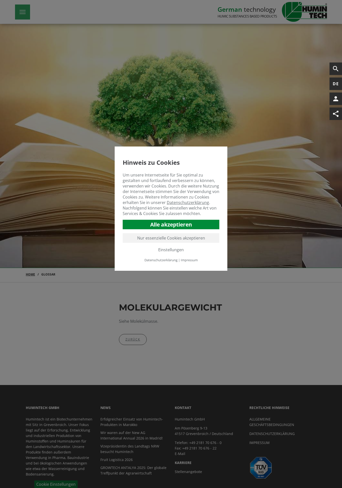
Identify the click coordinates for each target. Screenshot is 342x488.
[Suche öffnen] (335, 68)
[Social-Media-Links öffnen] (335, 114)
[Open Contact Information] (335, 98)
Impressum (189, 260)
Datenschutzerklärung (188, 202)
